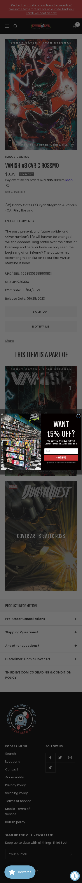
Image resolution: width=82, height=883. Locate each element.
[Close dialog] (78, 416)
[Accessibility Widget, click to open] (75, 876)
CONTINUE (61, 457)
